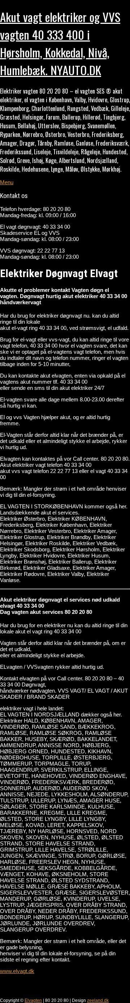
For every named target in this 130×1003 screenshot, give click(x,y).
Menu (6, 182)
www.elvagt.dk (17, 971)
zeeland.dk (98, 1000)
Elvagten (33, 1000)
